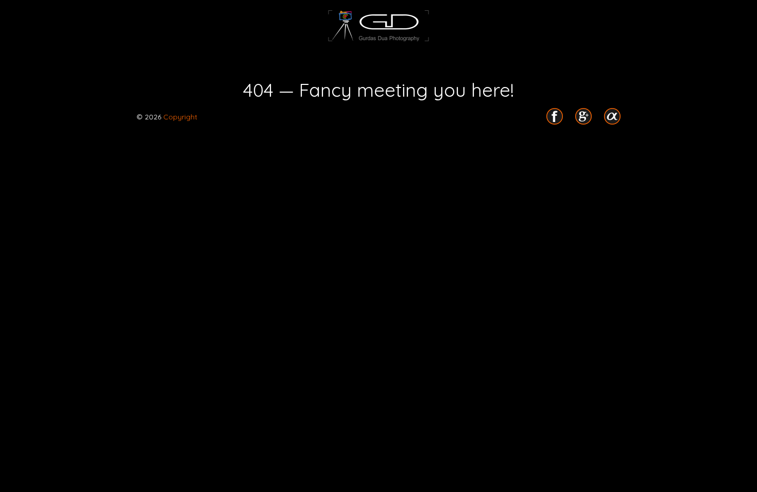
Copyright (179, 116)
